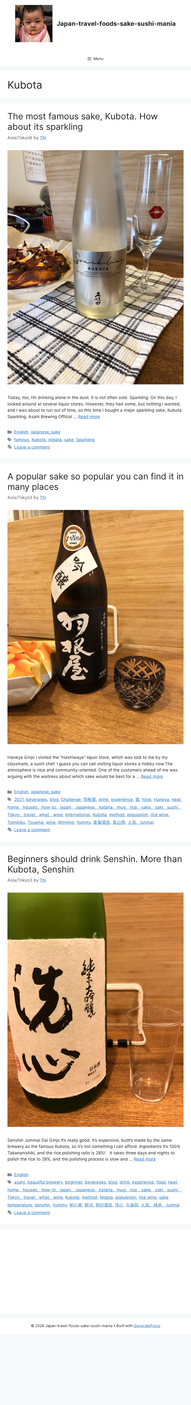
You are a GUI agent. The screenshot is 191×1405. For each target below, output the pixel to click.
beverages (36, 799)
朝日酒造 (104, 1205)
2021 (19, 799)
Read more (89, 416)
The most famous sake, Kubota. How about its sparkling (82, 121)
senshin (42, 1205)
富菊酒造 (101, 822)
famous (21, 439)
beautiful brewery (44, 1182)
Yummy (83, 822)
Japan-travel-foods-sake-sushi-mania (116, 23)
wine (50, 822)
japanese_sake (45, 432)
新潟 (89, 1205)
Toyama (36, 822)
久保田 (132, 1205)
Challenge (71, 799)
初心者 (75, 1205)
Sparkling (85, 439)
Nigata (106, 1197)
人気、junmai (141, 822)
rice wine (159, 814)
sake (69, 439)
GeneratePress (147, 1325)
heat (176, 799)
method (117, 814)
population (137, 814)
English (21, 432)
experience (122, 799)
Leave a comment (32, 447)
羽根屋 (89, 799)
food (146, 799)
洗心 (119, 1205)
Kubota (39, 439)
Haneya (161, 799)
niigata (55, 439)
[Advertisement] (95, 1271)
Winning (66, 822)
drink (103, 799)
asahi (19, 1182)
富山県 (119, 822)
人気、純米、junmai (160, 1205)
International (77, 814)
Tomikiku (16, 822)
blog (54, 799)
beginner (73, 1182)
